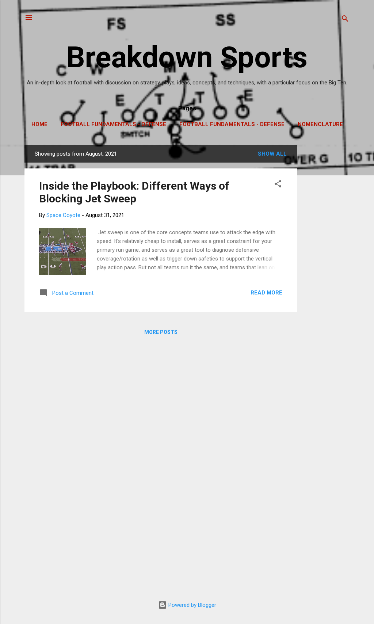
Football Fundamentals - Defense (232, 124)
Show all (272, 154)
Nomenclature (320, 124)
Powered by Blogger (191, 605)
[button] (278, 185)
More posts (161, 332)
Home (39, 124)
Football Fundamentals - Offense (113, 124)
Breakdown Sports (187, 57)
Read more (266, 292)
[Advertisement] (326, 254)
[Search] (345, 20)
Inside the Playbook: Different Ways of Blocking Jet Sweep (134, 192)
